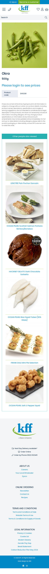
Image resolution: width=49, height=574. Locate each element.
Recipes (24, 497)
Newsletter (24, 491)
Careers (24, 469)
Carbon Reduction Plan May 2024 (24, 550)
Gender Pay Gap (24, 543)
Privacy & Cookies (24, 533)
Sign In (14, 2)
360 (30, 561)
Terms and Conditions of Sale (24, 512)
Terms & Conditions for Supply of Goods (24, 518)
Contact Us (24, 494)
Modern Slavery (24, 540)
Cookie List (24, 536)
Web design (22, 561)
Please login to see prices (21, 85)
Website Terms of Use (24, 515)
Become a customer (29, 2)
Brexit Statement (24, 546)
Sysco (24, 476)
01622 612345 (32, 455)
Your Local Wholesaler (24, 473)
